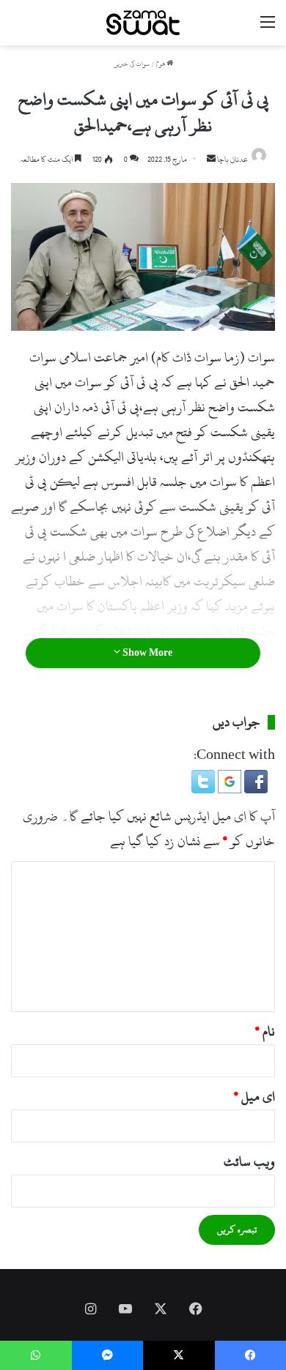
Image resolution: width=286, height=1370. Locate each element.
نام (265, 1031)
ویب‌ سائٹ (249, 1162)
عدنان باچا (232, 159)
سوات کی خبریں (132, 64)
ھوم (161, 64)
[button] (254, 789)
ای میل (254, 1097)
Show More (146, 653)
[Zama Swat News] (143, 22)
